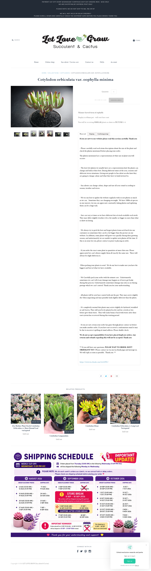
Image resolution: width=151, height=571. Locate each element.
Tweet (106, 376)
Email (117, 376)
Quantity (105, 92)
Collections (53, 73)
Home (36, 62)
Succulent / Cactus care (70, 62)
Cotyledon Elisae (92, 426)
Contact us (89, 62)
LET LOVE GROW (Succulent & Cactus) (36, 563)
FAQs (102, 62)
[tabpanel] (109, 250)
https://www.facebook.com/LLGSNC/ (94, 362)
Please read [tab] (83, 134)
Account (114, 62)
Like (101, 376)
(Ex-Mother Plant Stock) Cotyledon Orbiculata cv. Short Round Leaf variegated (25, 428)
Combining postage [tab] (102, 134)
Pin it (111, 376)
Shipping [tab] (91, 134)
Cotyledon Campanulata (59, 436)
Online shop (49, 62)
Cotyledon (65, 73)
